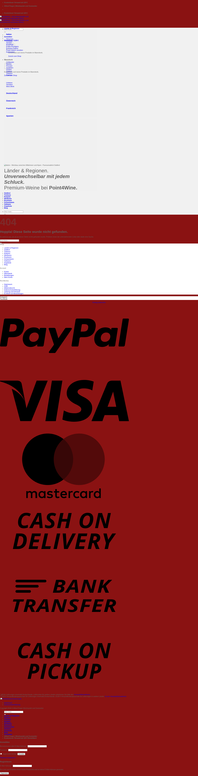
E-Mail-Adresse (6, 766)
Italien (9, 34)
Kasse (6, 272)
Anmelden (21, 754)
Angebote (8, 206)
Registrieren (4, 773)
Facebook (3, 299)
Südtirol (7, 193)
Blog (6, 208)
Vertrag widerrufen (99, 302)
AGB (6, 286)
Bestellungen (9, 275)
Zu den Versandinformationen (115, 696)
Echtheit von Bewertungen (13, 293)
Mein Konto (8, 277)
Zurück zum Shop (14, 56)
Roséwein (8, 200)
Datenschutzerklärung (12, 290)
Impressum (8, 284)
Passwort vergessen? (8, 758)
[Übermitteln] (5, 214)
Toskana (7, 195)
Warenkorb (8, 273)
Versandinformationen (82, 694)
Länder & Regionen (11, 28)
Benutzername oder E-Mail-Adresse (13, 746)
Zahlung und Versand (12, 292)
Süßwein (7, 204)
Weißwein (8, 199)
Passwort (4, 750)
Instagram (3, 297)
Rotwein (7, 197)
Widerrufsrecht (9, 288)
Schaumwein (9, 202)
